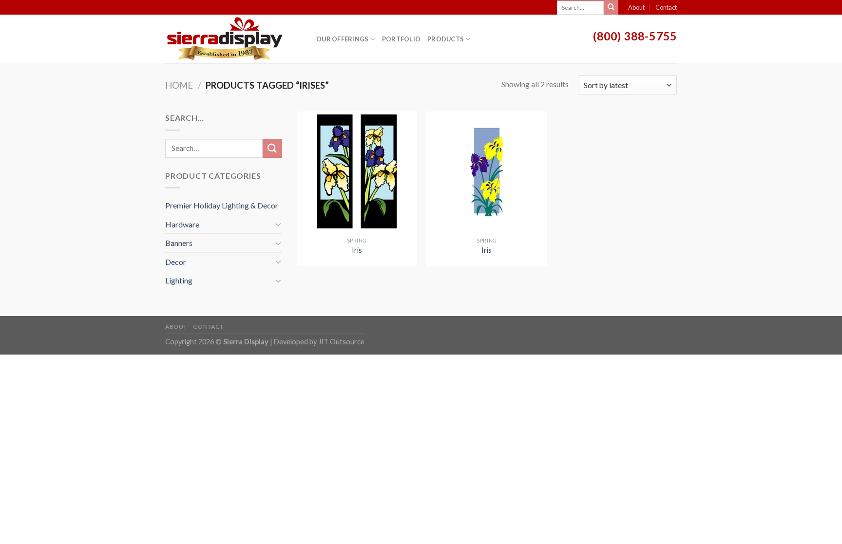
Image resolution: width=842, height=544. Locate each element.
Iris (357, 250)
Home (179, 85)
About (636, 7)
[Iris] (357, 172)
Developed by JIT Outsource (319, 342)
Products (445, 39)
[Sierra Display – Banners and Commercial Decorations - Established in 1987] (233, 39)
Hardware (182, 224)
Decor (175, 261)
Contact (666, 7)
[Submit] (611, 7)
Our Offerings (342, 39)
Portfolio (401, 39)
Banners (178, 242)
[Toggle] (278, 224)
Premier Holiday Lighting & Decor (221, 205)
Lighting (178, 280)
